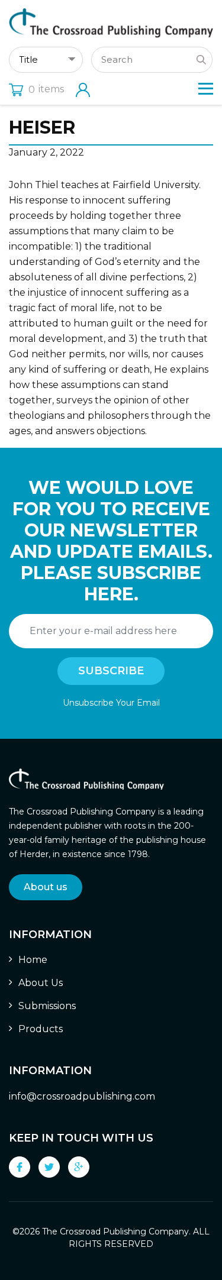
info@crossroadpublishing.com (82, 1096)
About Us (40, 982)
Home (32, 959)
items (46, 89)
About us (45, 887)
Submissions (47, 1005)
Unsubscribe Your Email (111, 702)
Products (40, 1029)
